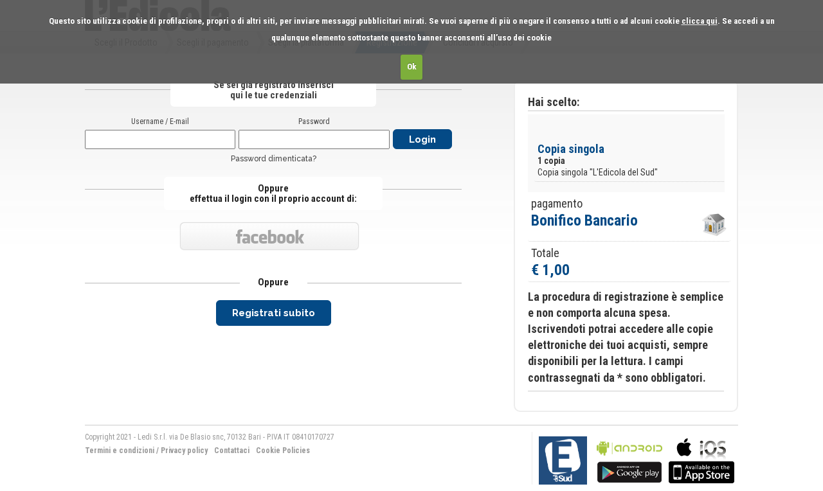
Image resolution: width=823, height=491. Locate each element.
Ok (412, 66)
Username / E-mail (160, 121)
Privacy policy (184, 450)
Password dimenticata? (273, 158)
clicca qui (700, 21)
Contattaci (231, 450)
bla (629, 459)
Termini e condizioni (119, 450)
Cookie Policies (283, 450)
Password (314, 121)
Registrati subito (273, 313)
